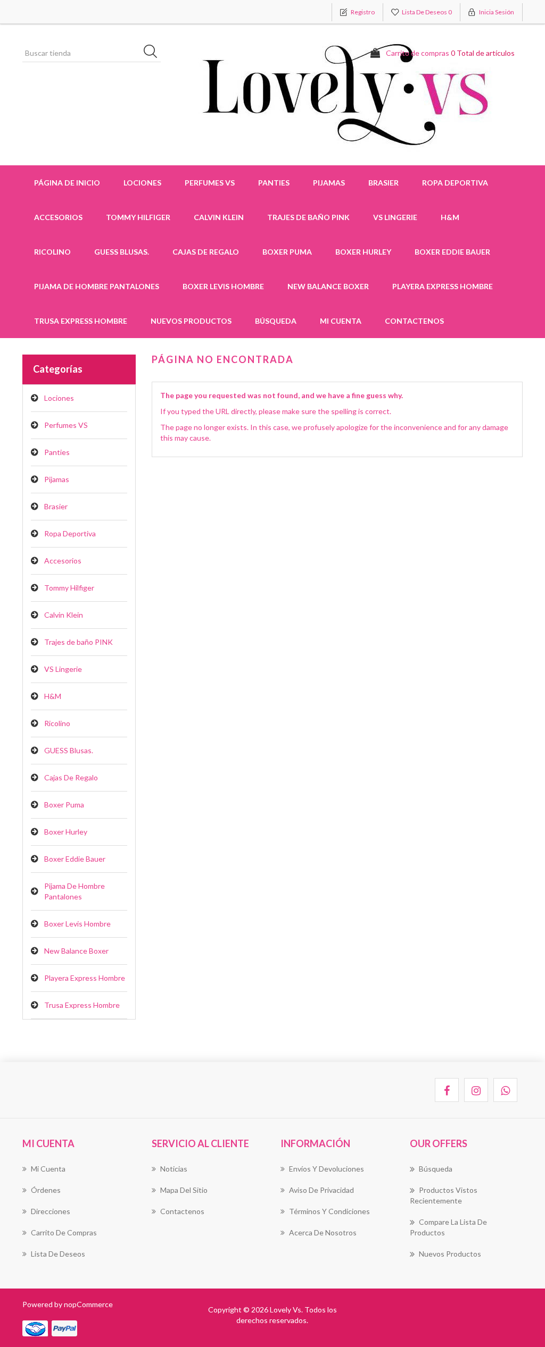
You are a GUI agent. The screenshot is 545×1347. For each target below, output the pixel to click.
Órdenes (46, 1189)
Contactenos (414, 320)
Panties (57, 452)
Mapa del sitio (184, 1189)
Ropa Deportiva (70, 533)
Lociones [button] (142, 182)
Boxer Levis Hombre (223, 286)
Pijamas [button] (329, 182)
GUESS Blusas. (121, 251)
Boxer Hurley (363, 251)
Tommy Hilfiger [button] (138, 217)
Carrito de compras (64, 1232)
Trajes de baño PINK (308, 217)
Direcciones (50, 1211)
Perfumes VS (210, 182)
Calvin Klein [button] (219, 217)
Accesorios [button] (58, 217)
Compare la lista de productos (448, 1227)
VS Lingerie (395, 217)
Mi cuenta (340, 320)
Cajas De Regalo (205, 251)
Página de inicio (67, 182)
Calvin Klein (63, 614)
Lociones (59, 397)
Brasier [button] (383, 182)
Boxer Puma (287, 251)
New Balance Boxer (328, 286)
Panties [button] (274, 182)
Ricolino (52, 251)
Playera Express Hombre (442, 286)
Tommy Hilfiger (69, 587)
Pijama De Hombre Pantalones (96, 286)
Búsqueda (275, 320)
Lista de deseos (58, 1253)
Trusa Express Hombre (80, 320)
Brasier (56, 506)
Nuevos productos (191, 320)
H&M (450, 217)
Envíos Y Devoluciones (326, 1168)
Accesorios (62, 560)
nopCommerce (88, 1304)
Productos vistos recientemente (443, 1195)
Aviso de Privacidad (321, 1189)
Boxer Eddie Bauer (452, 251)
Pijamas (56, 479)
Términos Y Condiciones (329, 1211)
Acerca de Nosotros (323, 1232)
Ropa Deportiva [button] (455, 182)
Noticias (173, 1168)
